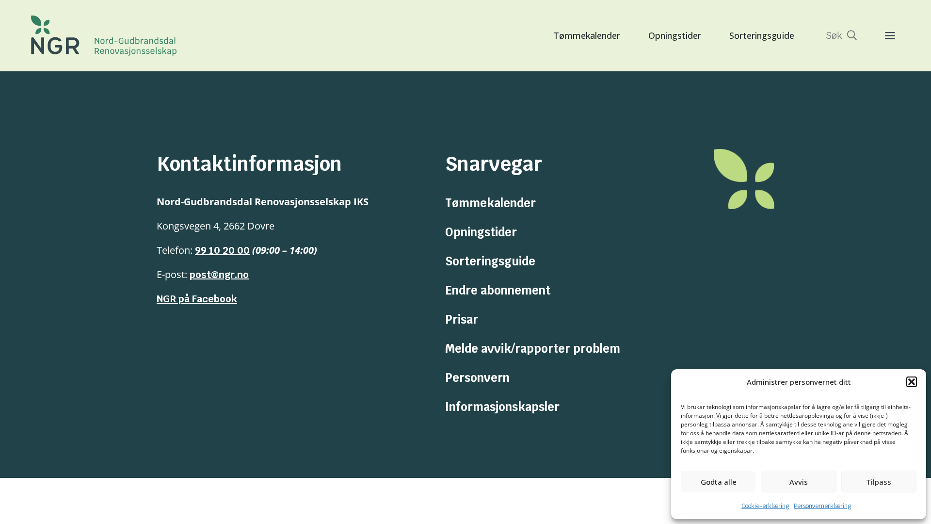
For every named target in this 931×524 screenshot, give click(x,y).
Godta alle (719, 482)
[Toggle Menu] (880, 36)
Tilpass (878, 482)
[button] (911, 382)
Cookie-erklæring (765, 506)
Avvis (798, 482)
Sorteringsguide (761, 35)
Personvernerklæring (822, 506)
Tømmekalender (586, 35)
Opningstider (674, 35)
